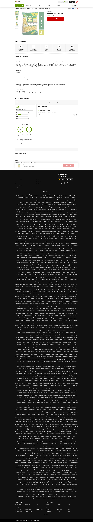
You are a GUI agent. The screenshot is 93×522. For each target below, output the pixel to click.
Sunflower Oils (18, 504)
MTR (69, 504)
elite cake (59, 506)
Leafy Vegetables (39, 509)
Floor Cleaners (18, 509)
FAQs (37, 176)
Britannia (48, 509)
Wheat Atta (27, 504)
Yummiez (48, 507)
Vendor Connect (39, 183)
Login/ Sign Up (72, 2)
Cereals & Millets (18, 158)
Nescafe (59, 504)
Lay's (69, 511)
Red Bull (48, 506)
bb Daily (16, 187)
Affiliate (16, 183)
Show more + (46, 514)
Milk (15, 506)
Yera (58, 507)
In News (16, 177)
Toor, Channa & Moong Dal (29, 158)
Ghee (37, 504)
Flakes (37, 506)
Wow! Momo (59, 509)
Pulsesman (49, 11)
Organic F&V (17, 507)
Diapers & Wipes (28, 511)
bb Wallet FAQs (39, 179)
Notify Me (55, 18)
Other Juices (28, 509)
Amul (47, 504)
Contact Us (38, 177)
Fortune (69, 509)
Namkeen (27, 507)
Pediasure (70, 506)
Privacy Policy (17, 181)
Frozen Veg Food (18, 511)
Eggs (37, 507)
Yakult (69, 507)
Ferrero (58, 511)
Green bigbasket (18, 179)
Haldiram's (48, 511)
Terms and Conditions (19, 185)
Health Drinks (28, 506)
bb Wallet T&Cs (39, 181)
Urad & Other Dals (39, 158)
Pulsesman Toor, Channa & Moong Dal (28, 162)
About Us (17, 176)
